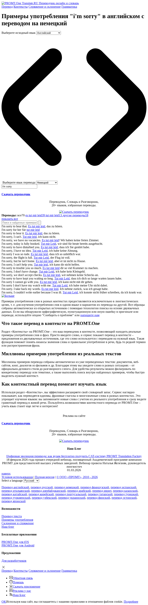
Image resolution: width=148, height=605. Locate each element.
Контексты (20, 6)
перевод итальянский (16, 490)
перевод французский (94, 487)
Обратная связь (23, 578)
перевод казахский (125, 490)
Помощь (18, 582)
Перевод (7, 6)
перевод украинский (71, 497)
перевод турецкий (126, 494)
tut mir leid (33, 229)
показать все (10, 218)
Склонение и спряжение (18, 523)
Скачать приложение (26, 586)
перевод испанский (123, 487)
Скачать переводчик (16, 194)
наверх (6, 473)
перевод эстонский (124, 497)
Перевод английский (15, 487)
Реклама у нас (22, 590)
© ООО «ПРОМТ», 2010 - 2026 (77, 477)
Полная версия (44, 477)
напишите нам (89, 315)
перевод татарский (100, 494)
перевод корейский (41, 494)
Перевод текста (12, 516)
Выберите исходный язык (18, 32)
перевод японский (14, 501)
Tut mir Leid (48, 243)
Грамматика (69, 6)
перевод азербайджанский (48, 490)
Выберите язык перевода (19, 182)
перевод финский (98, 497)
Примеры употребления (17, 519)
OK (4, 601)
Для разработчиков (14, 560)
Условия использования (17, 477)
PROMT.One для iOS (15, 542)
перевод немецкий (66, 487)
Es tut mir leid (36, 226)
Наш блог (8, 526)
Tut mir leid (30, 236)
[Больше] (8, 295)
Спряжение (45, 6)
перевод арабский (79, 490)
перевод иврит (101, 490)
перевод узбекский (44, 497)
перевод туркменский (16, 497)
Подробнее (131, 601)
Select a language (12, 480)
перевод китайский (14, 494)
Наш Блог (19, 595)
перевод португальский (70, 494)
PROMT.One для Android (18, 545)
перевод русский (42, 487)
